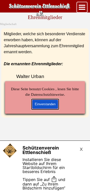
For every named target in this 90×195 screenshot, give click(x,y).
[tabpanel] (45, 73)
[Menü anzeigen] (82, 7)
